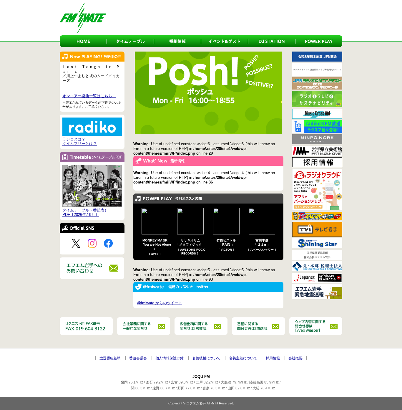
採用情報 (273, 358)
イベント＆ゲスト (224, 41)
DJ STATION (271, 41)
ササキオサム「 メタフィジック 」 (190, 242)
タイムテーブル (130, 41)
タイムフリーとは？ (79, 143)
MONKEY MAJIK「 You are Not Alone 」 (155, 244)
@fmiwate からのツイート (159, 303)
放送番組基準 (110, 358)
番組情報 (177, 41)
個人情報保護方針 (169, 358)
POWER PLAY (318, 41)
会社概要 (295, 358)
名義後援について (206, 358)
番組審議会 (138, 358)
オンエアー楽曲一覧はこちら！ (89, 96)
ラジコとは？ (73, 139)
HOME (83, 41)
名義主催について (243, 358)
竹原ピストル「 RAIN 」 (226, 242)
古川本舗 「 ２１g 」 (261, 242)
